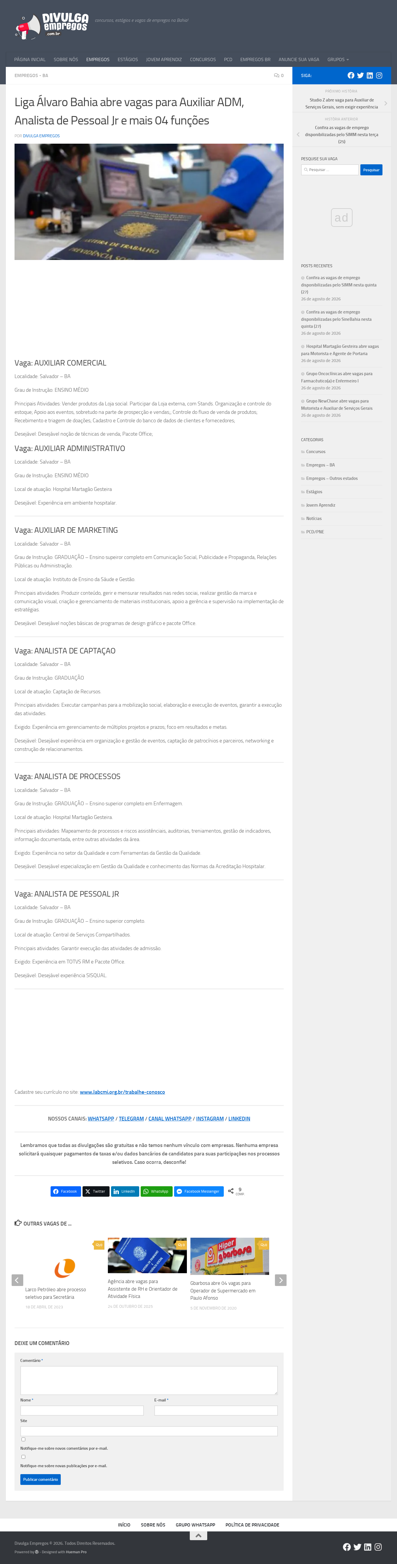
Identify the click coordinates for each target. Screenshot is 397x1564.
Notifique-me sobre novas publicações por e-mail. (63, 1465)
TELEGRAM (131, 1119)
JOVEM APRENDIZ (164, 59)
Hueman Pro (76, 1552)
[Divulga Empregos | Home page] (52, 26)
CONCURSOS (203, 59)
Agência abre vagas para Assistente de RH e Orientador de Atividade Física (143, 1288)
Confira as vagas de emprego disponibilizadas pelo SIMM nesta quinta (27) (339, 285)
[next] (281, 1280)
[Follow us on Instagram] (378, 75)
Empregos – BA (320, 465)
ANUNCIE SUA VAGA (299, 59)
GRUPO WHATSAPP (195, 1525)
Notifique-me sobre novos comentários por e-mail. (64, 1448)
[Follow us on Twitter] (360, 75)
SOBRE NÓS (66, 59)
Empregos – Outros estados (332, 478)
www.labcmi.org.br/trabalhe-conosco (122, 1092)
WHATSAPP (101, 1119)
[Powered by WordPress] (37, 1552)
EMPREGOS (98, 59)
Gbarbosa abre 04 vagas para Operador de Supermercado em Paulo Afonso (222, 1290)
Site (23, 1420)
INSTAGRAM (210, 1119)
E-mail (161, 1400)
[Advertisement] (149, 309)
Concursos (316, 451)
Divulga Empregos (41, 135)
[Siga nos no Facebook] (351, 75)
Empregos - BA (31, 75)
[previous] (17, 1280)
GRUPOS (336, 59)
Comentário (31, 1360)
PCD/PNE (315, 532)
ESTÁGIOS (128, 59)
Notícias (314, 518)
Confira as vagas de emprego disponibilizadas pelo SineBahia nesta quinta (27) (336, 319)
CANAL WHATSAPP (170, 1119)
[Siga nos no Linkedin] (369, 75)
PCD (228, 59)
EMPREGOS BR (255, 59)
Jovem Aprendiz (320, 505)
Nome (26, 1400)
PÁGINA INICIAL (30, 59)
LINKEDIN (239, 1119)
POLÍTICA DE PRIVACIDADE (252, 1525)
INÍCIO (124, 1525)
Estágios (314, 491)
